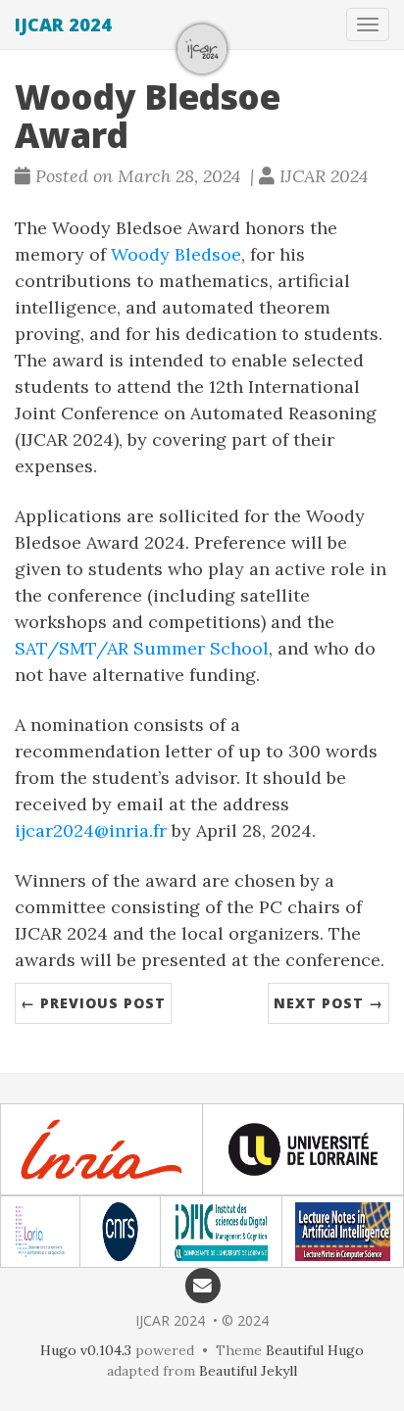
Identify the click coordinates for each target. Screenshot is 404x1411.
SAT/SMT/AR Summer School (142, 648)
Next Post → (328, 1003)
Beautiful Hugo (315, 1350)
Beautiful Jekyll (248, 1371)
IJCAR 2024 (63, 24)
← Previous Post (93, 1003)
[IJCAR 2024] (202, 48)
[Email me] (202, 1284)
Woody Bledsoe (176, 254)
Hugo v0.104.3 (85, 1350)
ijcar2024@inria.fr (91, 830)
